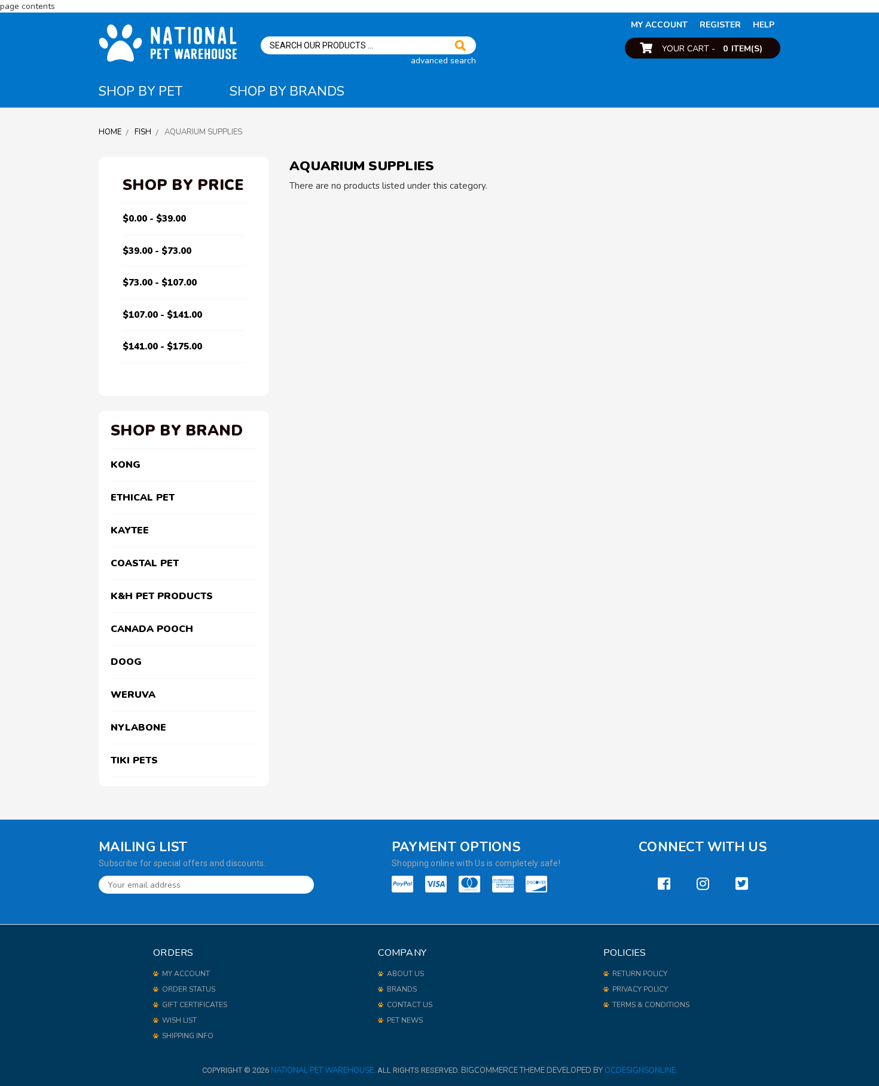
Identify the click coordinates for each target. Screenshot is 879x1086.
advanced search (443, 60)
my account (659, 24)
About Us (405, 973)
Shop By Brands (287, 91)
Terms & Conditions (650, 1005)
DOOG (126, 661)
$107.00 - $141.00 (162, 315)
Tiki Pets (134, 760)
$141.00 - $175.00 (162, 346)
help (763, 24)
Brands (402, 989)
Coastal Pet (145, 563)
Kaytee (130, 530)
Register (720, 24)
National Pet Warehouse (322, 1070)
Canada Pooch (152, 629)
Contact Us (409, 1005)
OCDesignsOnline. (641, 1070)
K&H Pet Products (162, 596)
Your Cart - (712, 48)
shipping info (187, 1036)
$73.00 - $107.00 (160, 283)
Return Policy (639, 973)
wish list (179, 1020)
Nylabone (138, 727)
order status (188, 989)
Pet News (405, 1020)
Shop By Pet (140, 91)
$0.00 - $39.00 (154, 219)
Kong (126, 464)
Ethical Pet (143, 497)
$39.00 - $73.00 (157, 251)
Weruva (133, 694)
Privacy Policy (640, 989)
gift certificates (194, 1005)
